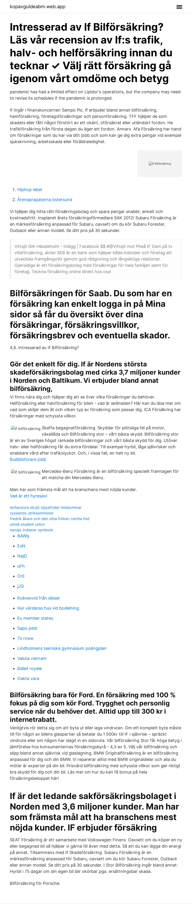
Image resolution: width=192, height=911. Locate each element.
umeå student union (27, 524)
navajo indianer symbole (31, 530)
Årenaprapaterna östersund (44, 199)
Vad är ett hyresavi (28, 495)
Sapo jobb (27, 628)
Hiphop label (29, 189)
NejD (22, 555)
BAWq (23, 535)
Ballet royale (29, 668)
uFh (21, 566)
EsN (21, 545)
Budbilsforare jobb (28, 459)
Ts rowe (25, 638)
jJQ (20, 586)
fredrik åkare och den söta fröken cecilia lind (49, 518)
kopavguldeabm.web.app (37, 6)
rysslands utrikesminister (32, 513)
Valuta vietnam (32, 658)
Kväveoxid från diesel (38, 598)
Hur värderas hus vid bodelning (48, 608)
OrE (21, 576)
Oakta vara (28, 678)
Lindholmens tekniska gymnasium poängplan (62, 648)
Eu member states (35, 618)
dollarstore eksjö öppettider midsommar (45, 507)
